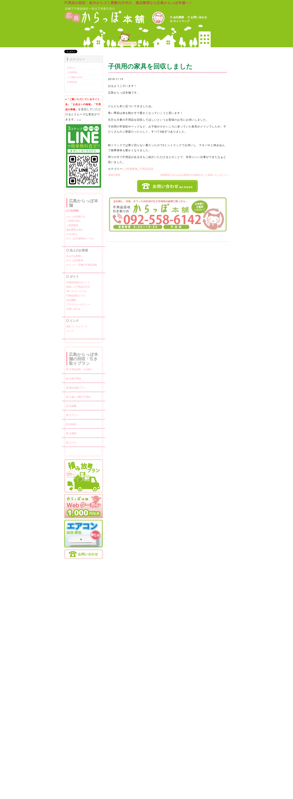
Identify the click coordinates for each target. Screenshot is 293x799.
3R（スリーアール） (77, 291)
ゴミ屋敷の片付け (75, 77)
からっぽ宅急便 (74, 260)
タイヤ (72, 442)
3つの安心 (71, 234)
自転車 (72, 424)
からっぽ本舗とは (75, 216)
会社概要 (178, 17)
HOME (74, 210)
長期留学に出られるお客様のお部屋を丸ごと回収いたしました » (194, 174)
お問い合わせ (199, 17)
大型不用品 (75, 378)
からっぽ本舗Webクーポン (80, 238)
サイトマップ (181, 21)
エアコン (74, 415)
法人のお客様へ (74, 255)
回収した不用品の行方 (78, 286)
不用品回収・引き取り (81, 369)
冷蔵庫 (72, 433)
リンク (69, 330)
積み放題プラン (77, 387)
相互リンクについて (77, 326)
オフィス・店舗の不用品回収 (81, 264)
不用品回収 (72, 81)
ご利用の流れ (73, 220)
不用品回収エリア (75, 295)
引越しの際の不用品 (80, 396)
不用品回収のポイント (78, 282)
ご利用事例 (72, 72)
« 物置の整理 (113, 174)
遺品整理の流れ (74, 229)
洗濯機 (72, 405)
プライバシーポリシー (78, 304)
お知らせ (71, 67)
